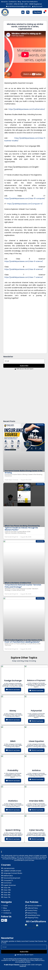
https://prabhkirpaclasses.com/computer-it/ (25, 204)
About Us (4, 2)
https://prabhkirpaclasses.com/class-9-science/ (23, 261)
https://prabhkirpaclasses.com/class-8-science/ (23, 269)
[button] (23, 12)
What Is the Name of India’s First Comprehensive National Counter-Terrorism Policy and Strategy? (23, 585)
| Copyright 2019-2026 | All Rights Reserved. (23, 965)
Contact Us (13, 2)
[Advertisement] (24, 326)
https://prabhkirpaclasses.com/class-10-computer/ (24, 198)
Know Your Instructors (30, 2)
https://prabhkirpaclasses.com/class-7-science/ (23, 277)
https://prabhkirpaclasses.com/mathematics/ (27, 109)
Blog (19, 2)
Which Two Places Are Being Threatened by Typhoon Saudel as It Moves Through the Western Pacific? (22, 528)
